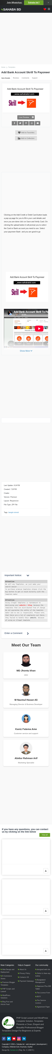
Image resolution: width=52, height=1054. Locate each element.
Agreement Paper (43, 1007)
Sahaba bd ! (34, 2)
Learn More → (8, 1034)
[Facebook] (4, 1039)
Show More (25, 351)
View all (45, 835)
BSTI (39, 997)
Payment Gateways (27, 981)
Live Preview (24, 117)
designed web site (43, 969)
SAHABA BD (12, 9)
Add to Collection (27, 138)
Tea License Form (43, 993)
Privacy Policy (25, 973)
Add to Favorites (27, 132)
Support (34, 78)
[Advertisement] (26, 38)
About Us (23, 969)
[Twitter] (9, 1039)
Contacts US (24, 977)
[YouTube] (14, 1039)
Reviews (16, 78)
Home (3, 67)
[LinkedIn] (24, 1039)
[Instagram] (19, 1039)
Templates (11, 67)
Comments (25, 78)
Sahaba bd (14, 1050)
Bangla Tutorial (13, 512)
